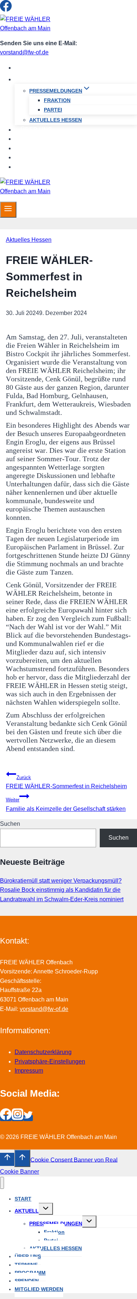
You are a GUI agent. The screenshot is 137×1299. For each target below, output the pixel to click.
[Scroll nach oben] (7, 1159)
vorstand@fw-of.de (24, 52)
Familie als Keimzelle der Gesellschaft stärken (66, 804)
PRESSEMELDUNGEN (55, 1223)
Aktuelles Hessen (29, 240)
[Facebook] (6, 10)
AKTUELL (27, 1211)
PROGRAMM (38, 148)
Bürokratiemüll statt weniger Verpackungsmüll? (61, 881)
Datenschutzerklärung (43, 1052)
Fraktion (57, 100)
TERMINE (33, 139)
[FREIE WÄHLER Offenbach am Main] (33, 28)
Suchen (10, 824)
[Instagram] (17, 10)
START (30, 68)
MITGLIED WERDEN (48, 167)
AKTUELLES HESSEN (55, 120)
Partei (53, 110)
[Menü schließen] (2, 1183)
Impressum (29, 1070)
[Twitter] (28, 10)
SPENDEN (35, 157)
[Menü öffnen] (8, 210)
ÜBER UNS (36, 130)
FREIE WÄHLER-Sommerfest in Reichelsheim (66, 782)
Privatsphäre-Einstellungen (50, 1061)
